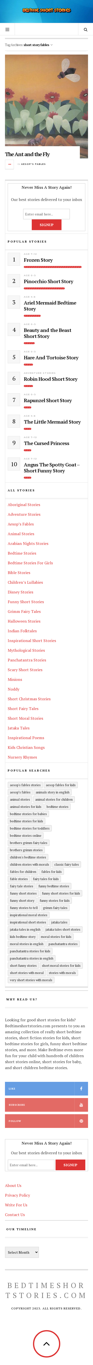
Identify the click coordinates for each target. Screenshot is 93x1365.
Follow (15, 1121)
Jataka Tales (19, 728)
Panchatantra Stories (27, 660)
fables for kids (51, 871)
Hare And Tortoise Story (51, 358)
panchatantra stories (63, 944)
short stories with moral (27, 973)
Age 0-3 (30, 275)
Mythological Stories (26, 650)
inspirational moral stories (28, 915)
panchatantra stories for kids (30, 951)
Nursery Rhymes (22, 757)
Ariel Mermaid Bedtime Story (50, 306)
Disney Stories (20, 592)
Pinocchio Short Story (48, 281)
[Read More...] (9, 164)
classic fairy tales (66, 864)
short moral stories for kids (61, 965)
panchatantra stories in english (31, 958)
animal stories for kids (25, 806)
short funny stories (23, 965)
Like (12, 1088)
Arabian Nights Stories (28, 543)
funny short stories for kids (61, 893)
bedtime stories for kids (26, 821)
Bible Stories (19, 572)
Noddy (13, 689)
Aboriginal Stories (24, 504)
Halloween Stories (24, 621)
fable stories (19, 879)
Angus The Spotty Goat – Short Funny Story (51, 468)
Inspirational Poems (26, 737)
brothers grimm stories (26, 850)
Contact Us (15, 1214)
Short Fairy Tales (23, 708)
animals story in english (52, 792)
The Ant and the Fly (27, 154)
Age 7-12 (30, 254)
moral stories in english (26, 944)
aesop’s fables (20, 792)
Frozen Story (38, 260)
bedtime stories (57, 806)
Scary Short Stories (25, 669)
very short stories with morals (31, 980)
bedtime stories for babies (28, 814)
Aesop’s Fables (21, 524)
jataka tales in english (25, 929)
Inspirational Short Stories (32, 640)
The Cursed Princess (46, 443)
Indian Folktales (22, 631)
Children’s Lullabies (25, 582)
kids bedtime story (23, 936)
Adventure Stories (40, 373)
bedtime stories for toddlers (30, 828)
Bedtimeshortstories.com (46, 1290)
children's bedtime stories (28, 857)
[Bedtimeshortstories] (46, 10)
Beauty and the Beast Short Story (47, 333)
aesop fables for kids (61, 785)
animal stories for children (54, 799)
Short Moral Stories (25, 718)
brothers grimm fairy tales (28, 843)
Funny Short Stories (26, 601)
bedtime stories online (25, 835)
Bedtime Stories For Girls (30, 563)
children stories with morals (29, 864)
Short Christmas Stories (29, 699)
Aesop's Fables (33, 164)
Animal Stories (21, 533)
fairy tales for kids (46, 879)
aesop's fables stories (25, 785)
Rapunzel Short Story (48, 400)
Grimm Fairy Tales (24, 611)
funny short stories (23, 893)
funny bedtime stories (53, 886)
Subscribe (17, 1104)
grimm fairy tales (55, 908)
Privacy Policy (17, 1195)
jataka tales (59, 922)
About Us (13, 1185)
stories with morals (62, 973)
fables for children (23, 871)
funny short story (22, 900)
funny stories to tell (24, 908)
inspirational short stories (28, 922)
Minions (15, 679)
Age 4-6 (30, 296)
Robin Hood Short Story (50, 379)
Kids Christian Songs (26, 747)
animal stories (20, 799)
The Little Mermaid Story (52, 422)
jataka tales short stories (63, 929)
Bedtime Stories (22, 553)
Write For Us (16, 1205)
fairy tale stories (21, 886)
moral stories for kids (56, 936)
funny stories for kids (55, 900)
